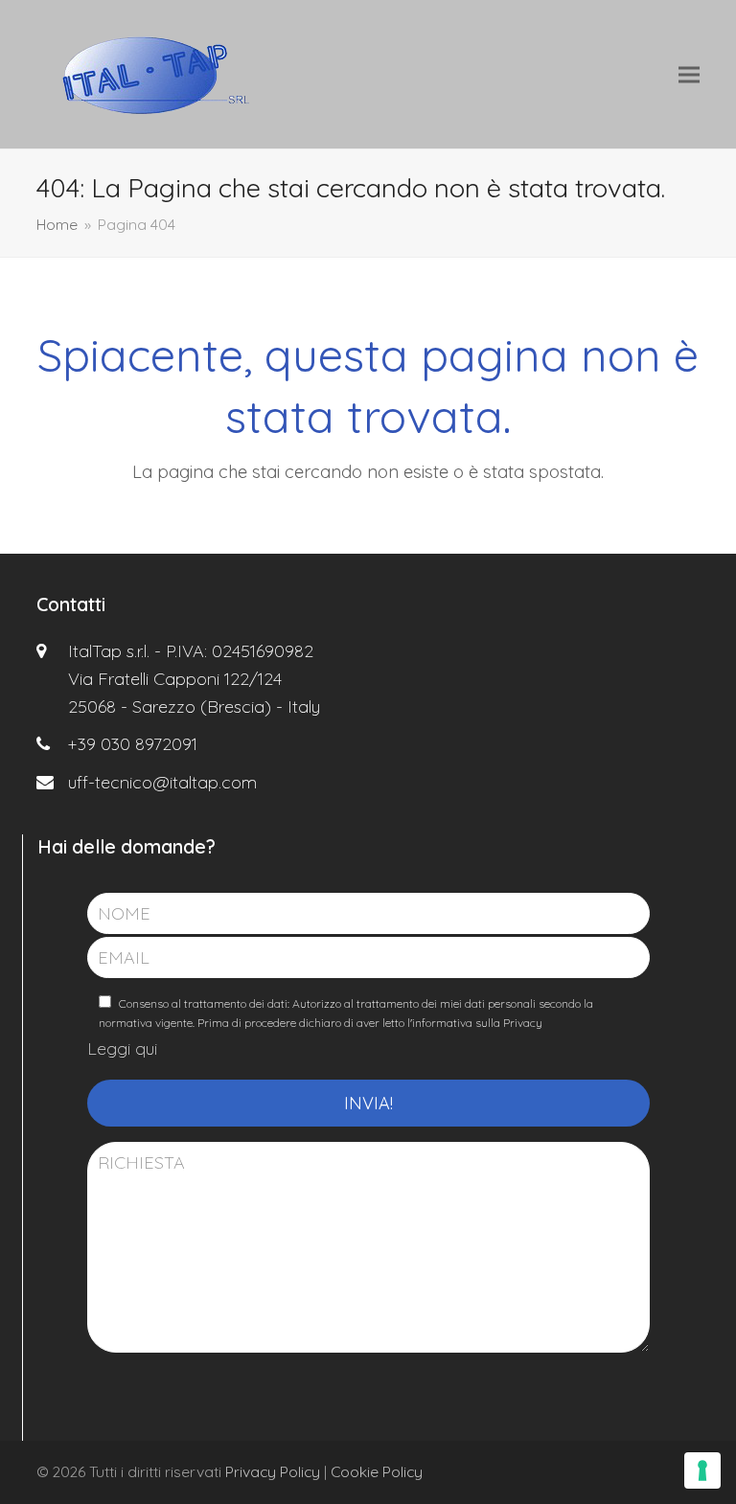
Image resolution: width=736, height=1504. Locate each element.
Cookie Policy (377, 1471)
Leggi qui (122, 1048)
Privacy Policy (272, 1471)
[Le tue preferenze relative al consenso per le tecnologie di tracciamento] (702, 1470)
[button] (689, 74)
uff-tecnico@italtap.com (162, 782)
